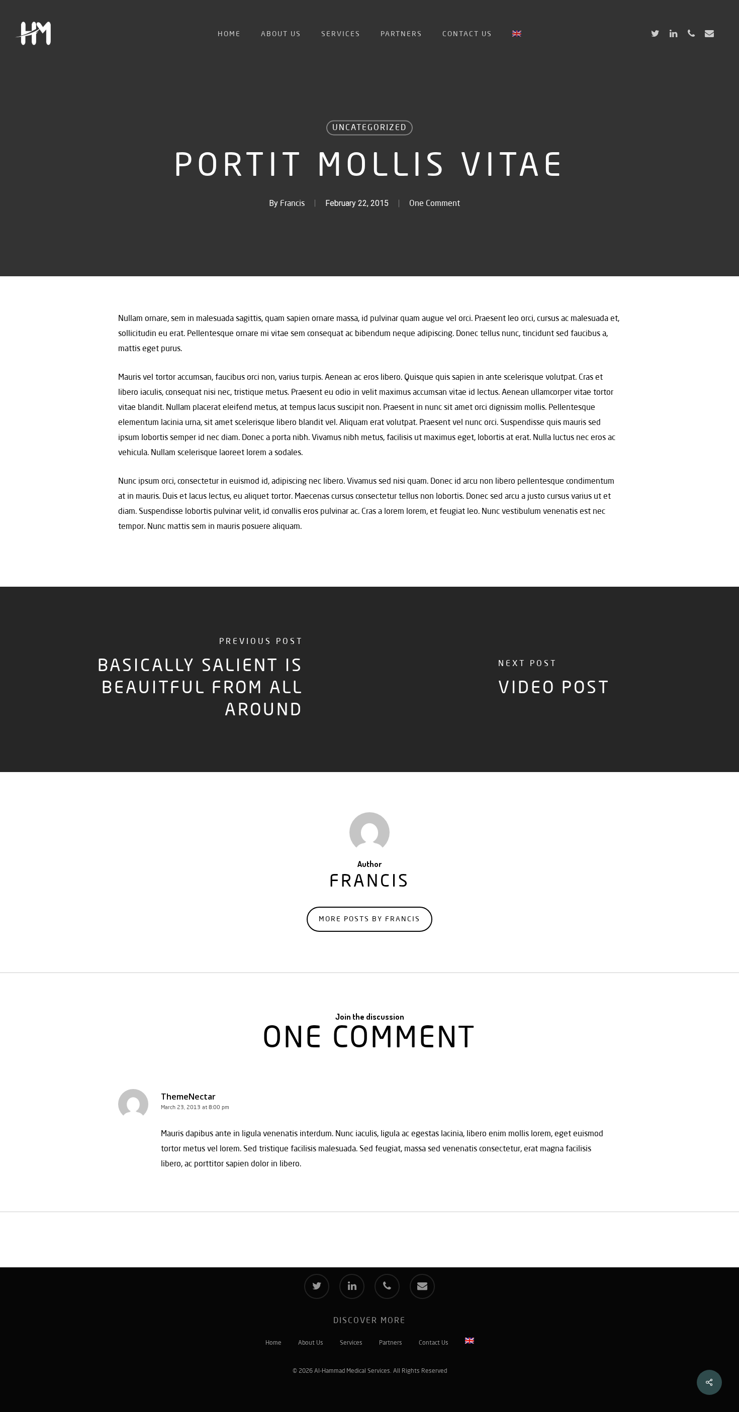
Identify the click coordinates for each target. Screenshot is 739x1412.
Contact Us (433, 1343)
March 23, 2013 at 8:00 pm (195, 1108)
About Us (310, 1343)
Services (351, 1343)
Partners (390, 1343)
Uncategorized (369, 128)
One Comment (434, 204)
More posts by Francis (369, 919)
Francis (292, 204)
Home (273, 1343)
